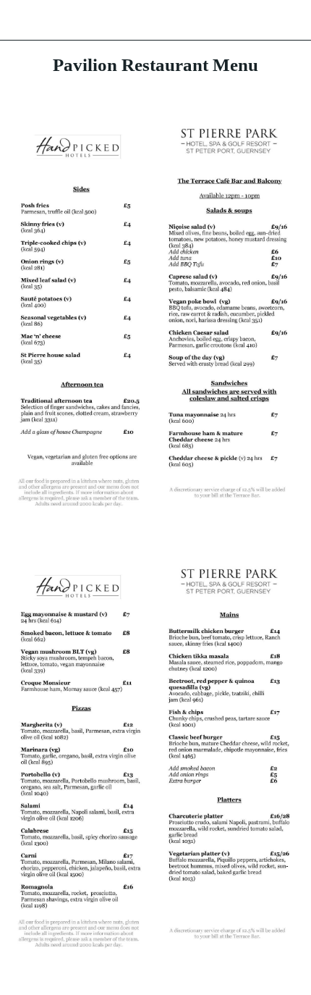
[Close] (20, 20)
